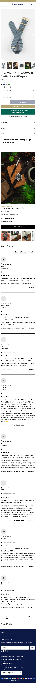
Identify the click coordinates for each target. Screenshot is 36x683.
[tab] (21, 252)
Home (2, 7)
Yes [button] (14, 287)
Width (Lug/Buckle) (18, 87)
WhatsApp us (5, 665)
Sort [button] (2, 246)
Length (18, 94)
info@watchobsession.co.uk (9, 662)
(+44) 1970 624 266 (7, 663)
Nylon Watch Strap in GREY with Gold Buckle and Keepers (16, 7)
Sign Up (32, 647)
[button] (3, 65)
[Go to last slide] (2, 35)
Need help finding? (18, 106)
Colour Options (4, 82)
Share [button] (22, 287)
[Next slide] (33, 35)
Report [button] (18, 287)
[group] (18, 219)
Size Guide (33, 94)
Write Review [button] (18, 227)
